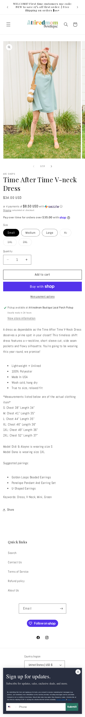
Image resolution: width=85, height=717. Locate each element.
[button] (8, 24)
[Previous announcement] (7, 7)
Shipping (7, 210)
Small (11, 232)
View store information (22, 318)
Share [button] (10, 509)
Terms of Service (18, 571)
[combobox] (11, 707)
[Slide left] (33, 166)
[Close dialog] (78, 672)
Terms (69, 699)
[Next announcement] (77, 7)
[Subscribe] (61, 608)
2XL (27, 243)
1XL (12, 243)
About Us (13, 590)
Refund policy (16, 581)
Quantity (7, 251)
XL (67, 233)
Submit (72, 707)
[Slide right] (51, 166)
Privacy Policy (61, 699)
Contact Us (15, 562)
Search (12, 553)
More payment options (42, 296)
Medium (31, 232)
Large (49, 232)
